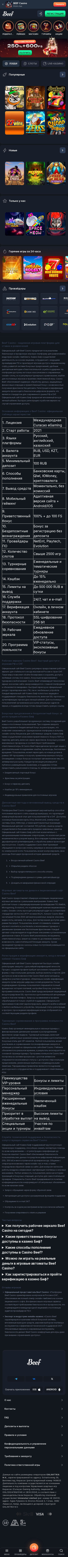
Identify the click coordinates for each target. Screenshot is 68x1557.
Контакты (9, 1408)
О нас (7, 1400)
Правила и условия (15, 1435)
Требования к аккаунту (18, 1456)
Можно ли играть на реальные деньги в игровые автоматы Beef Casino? (29, 1263)
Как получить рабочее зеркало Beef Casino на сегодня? (33, 1228)
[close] (2, 4)
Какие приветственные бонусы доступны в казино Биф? (29, 1239)
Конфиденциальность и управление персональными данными (25, 1445)
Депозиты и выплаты (16, 1426)
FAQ (6, 1417)
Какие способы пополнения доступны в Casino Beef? (26, 1250)
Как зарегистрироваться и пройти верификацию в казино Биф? (32, 1276)
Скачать (60, 4)
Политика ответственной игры (22, 1465)
